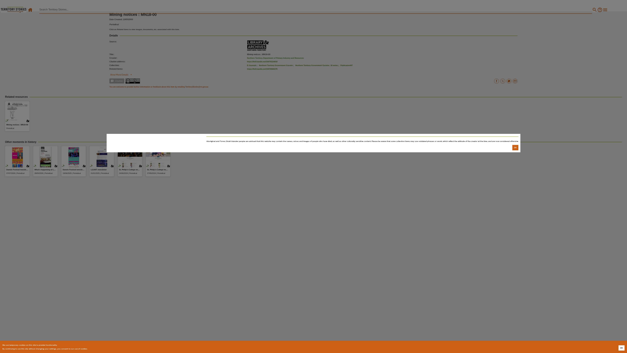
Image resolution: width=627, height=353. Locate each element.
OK (515, 147)
